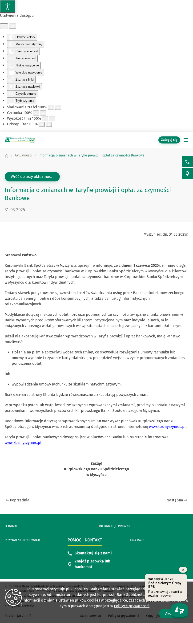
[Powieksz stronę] (58, 107)
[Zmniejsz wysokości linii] (45, 118)
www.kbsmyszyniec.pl (167, 426)
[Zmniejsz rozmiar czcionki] (36, 113)
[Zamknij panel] (12, 26)
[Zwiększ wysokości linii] (52, 118)
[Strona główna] (6, 155)
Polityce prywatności (131, 606)
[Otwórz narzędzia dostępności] (7, 6)
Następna (175, 500)
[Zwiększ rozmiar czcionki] (43, 113)
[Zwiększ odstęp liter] (49, 124)
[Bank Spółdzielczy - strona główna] (20, 140)
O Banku (11, 526)
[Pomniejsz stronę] (51, 107)
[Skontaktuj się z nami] (187, 161)
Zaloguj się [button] (169, 140)
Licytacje (137, 540)
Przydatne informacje (22, 540)
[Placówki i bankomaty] (187, 173)
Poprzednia (19, 500)
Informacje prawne (114, 526)
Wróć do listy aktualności (32, 176)
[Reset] (4, 26)
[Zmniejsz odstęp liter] (42, 124)
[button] (186, 140)
